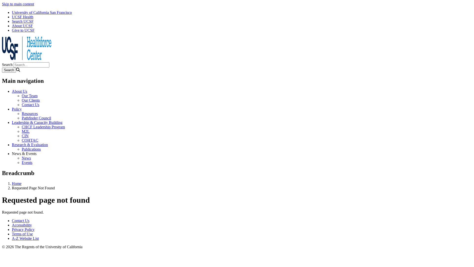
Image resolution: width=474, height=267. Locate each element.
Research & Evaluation (30, 145)
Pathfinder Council (36, 118)
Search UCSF (23, 21)
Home (16, 183)
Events (27, 162)
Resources (30, 113)
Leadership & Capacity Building (37, 122)
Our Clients (31, 100)
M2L (26, 131)
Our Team (30, 96)
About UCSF (22, 26)
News (26, 158)
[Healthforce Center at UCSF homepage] (26, 60)
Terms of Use (22, 234)
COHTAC (30, 140)
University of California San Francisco (42, 12)
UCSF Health (22, 17)
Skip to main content (18, 4)
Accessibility (22, 225)
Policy (17, 109)
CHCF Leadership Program (43, 127)
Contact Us (30, 105)
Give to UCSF (23, 30)
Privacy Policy (23, 229)
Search (7, 65)
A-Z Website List (25, 238)
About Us (19, 91)
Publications (31, 149)
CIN (25, 136)
